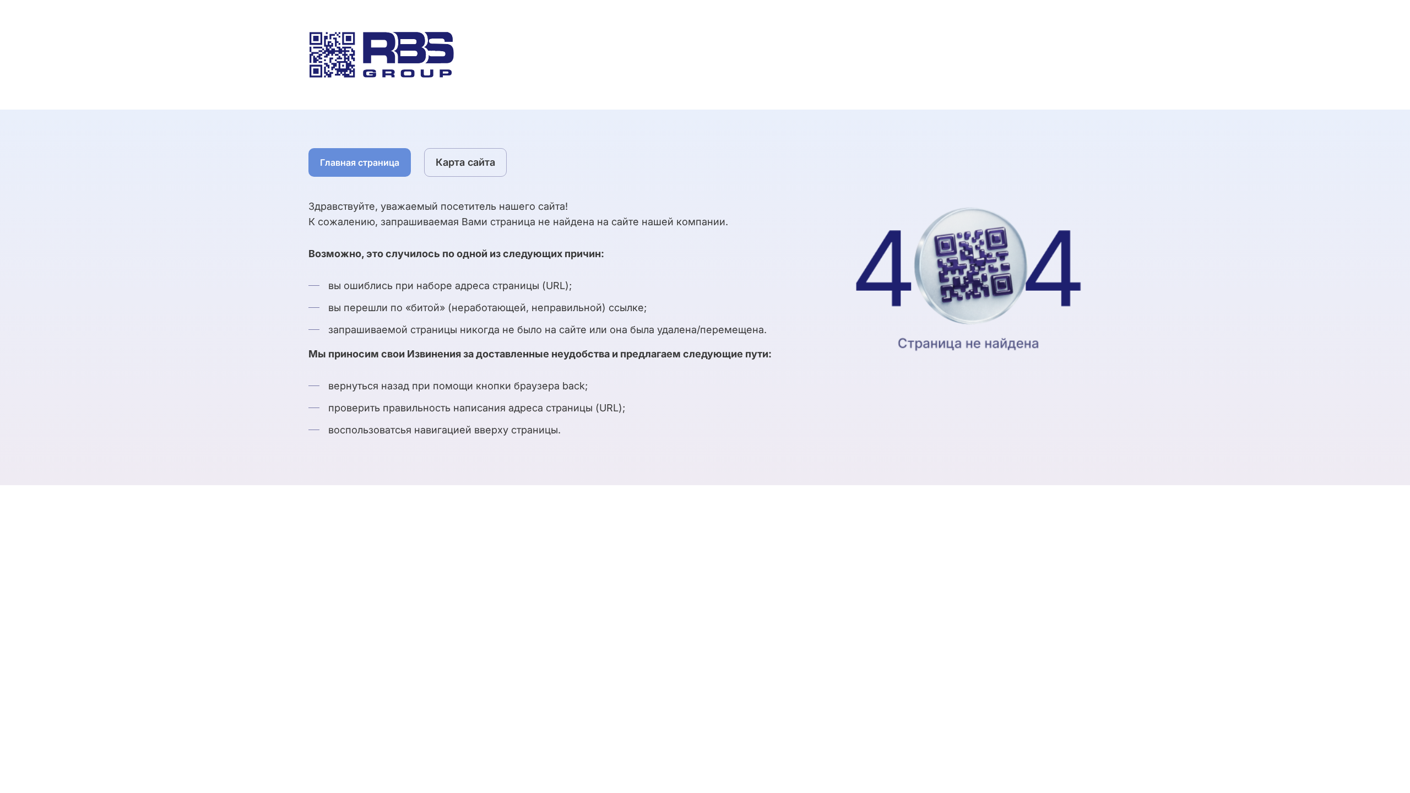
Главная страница (359, 162)
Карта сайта (465, 162)
